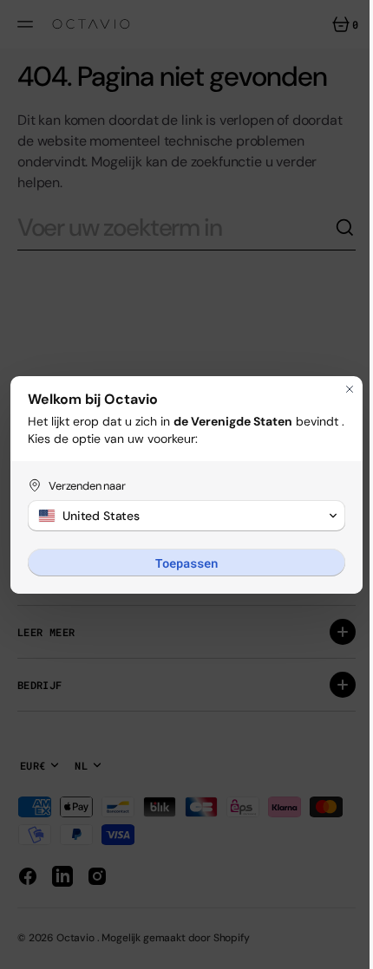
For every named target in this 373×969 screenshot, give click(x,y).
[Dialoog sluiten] (336, 389)
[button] (180, 515)
